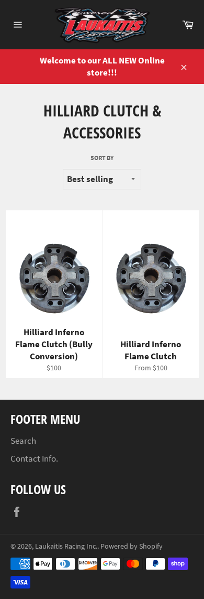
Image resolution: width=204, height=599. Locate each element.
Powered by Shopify (131, 546)
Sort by (102, 158)
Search (23, 440)
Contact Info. (34, 458)
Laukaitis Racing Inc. (66, 546)
